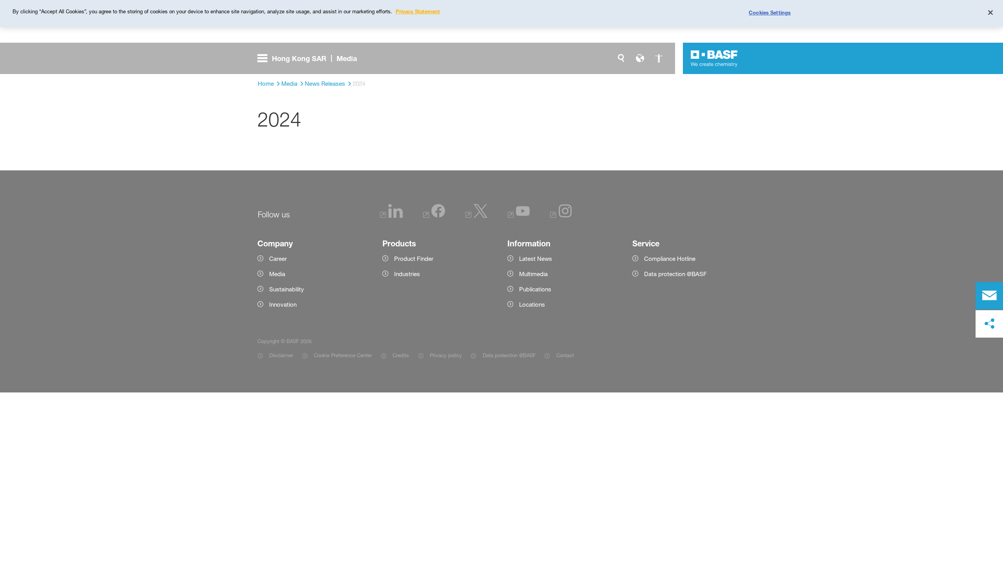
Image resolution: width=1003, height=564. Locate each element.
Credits (401, 355)
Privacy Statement (418, 11)
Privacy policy (446, 355)
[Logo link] (714, 58)
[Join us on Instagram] (561, 216)
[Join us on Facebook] (434, 216)
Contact (565, 355)
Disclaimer (281, 355)
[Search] (621, 58)
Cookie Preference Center (343, 355)
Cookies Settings (770, 12)
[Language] (640, 58)
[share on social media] (989, 324)
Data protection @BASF (509, 355)
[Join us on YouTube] (518, 216)
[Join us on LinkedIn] (391, 216)
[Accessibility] (658, 58)
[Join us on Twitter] (476, 216)
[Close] (990, 12)
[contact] (989, 295)
